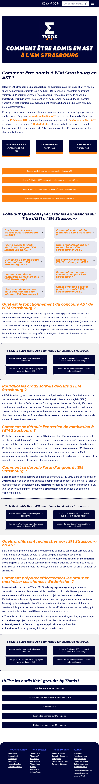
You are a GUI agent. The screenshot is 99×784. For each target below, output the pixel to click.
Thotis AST (34, 756)
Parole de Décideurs (59, 764)
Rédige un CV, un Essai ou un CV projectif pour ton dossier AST (49, 189)
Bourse (33, 767)
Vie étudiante (35, 764)
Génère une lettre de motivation (49, 688)
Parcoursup (12, 759)
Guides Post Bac (14, 764)
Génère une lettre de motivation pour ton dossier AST (49, 171)
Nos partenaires (80, 759)
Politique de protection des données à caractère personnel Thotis (83, 773)
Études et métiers (58, 753)
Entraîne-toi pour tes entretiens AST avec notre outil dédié (49, 198)
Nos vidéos (78, 753)
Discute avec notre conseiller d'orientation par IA (49, 697)
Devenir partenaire (81, 761)
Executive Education (59, 756)
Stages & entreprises (60, 761)
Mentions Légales (80, 767)
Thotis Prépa (35, 753)
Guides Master (35, 772)
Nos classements (80, 756)
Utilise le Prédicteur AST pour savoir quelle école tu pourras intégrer (49, 180)
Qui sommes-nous (81, 764)
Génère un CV (49, 707)
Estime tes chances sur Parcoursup (49, 716)
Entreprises (56, 759)
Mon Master (34, 769)
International (13, 756)
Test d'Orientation (15, 767)
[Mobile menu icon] (92, 3)
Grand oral (12, 761)
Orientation (12, 753)
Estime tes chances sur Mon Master (49, 725)
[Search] (86, 3)
